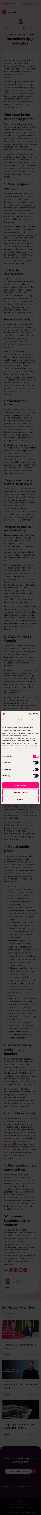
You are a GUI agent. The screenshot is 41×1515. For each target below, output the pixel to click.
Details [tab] (20, 720)
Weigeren (20, 799)
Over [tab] (33, 720)
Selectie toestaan (20, 792)
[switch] (36, 762)
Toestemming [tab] (7, 720)
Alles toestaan (20, 785)
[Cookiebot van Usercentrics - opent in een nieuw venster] (29, 714)
